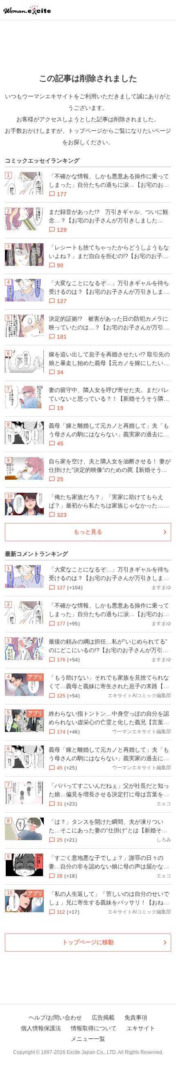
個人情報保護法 (41, 1028)
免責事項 (135, 1017)
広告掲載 (103, 1017)
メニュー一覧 (88, 1039)
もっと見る (88, 531)
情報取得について (94, 1028)
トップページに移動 (88, 942)
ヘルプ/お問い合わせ (55, 1017)
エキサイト (140, 1028)
